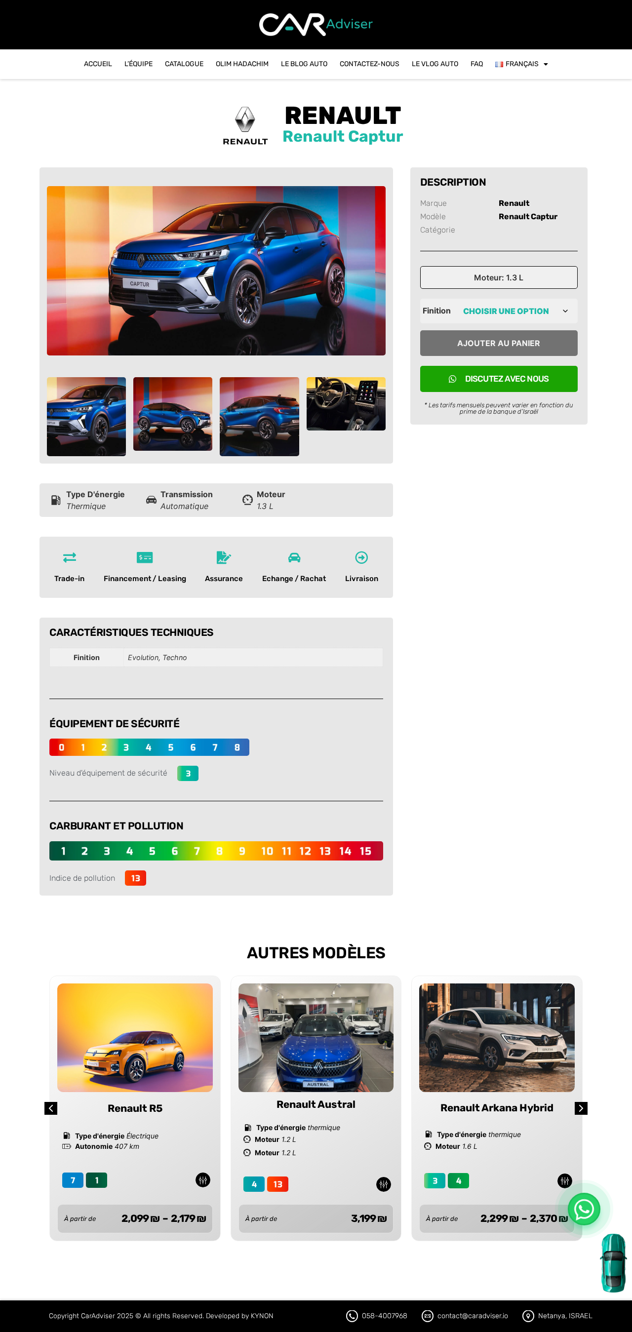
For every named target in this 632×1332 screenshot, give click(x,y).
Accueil (98, 64)
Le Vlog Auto (435, 64)
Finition (437, 310)
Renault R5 (135, 1108)
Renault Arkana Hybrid (496, 1108)
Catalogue (184, 64)
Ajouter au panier (498, 343)
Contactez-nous (369, 64)
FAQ (477, 64)
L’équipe (138, 64)
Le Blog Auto (304, 64)
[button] (581, 1108)
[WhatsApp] (584, 1209)
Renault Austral (316, 1104)
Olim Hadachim (242, 64)
